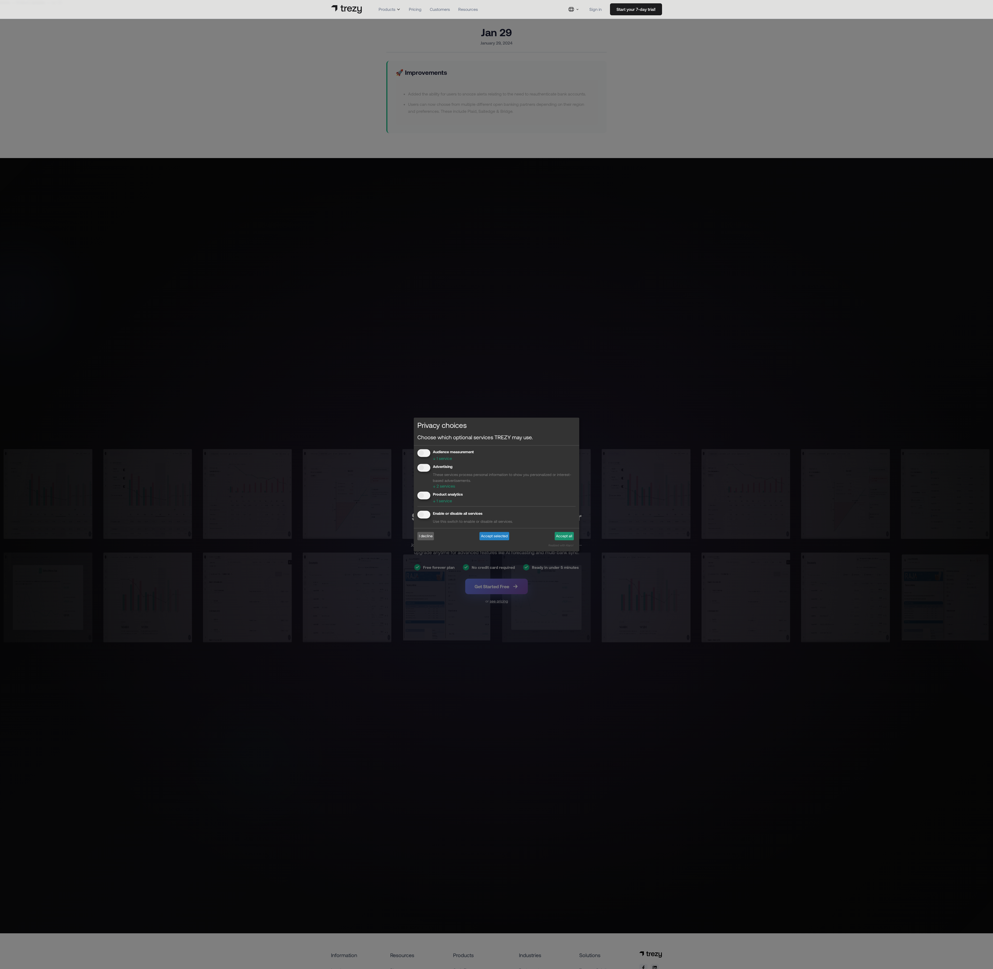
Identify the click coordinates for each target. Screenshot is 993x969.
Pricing (415, 9)
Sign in (595, 9)
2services (444, 485)
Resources (468, 9)
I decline (426, 536)
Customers (440, 9)
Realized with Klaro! (561, 545)
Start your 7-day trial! (636, 9)
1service (442, 458)
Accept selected (494, 536)
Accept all (564, 536)
